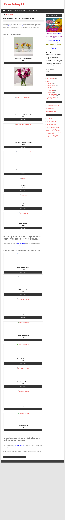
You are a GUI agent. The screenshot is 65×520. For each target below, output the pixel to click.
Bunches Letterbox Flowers (53, 80)
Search (47, 71)
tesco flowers (22, 456)
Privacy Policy (50, 126)
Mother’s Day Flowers (52, 123)
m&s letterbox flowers (11, 453)
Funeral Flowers (51, 89)
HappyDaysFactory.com (22, 25)
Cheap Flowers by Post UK (53, 105)
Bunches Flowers (51, 78)
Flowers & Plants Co (33, 10)
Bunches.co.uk (11, 25)
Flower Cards (50, 119)
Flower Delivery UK (14, 4)
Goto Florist (23, 63)
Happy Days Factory (20, 10)
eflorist (48, 81)
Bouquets (50, 87)
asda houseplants (20, 453)
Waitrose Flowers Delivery (14, 245)
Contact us (49, 118)
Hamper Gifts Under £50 (52, 94)
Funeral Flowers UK (51, 121)
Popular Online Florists (52, 124)
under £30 (50, 83)
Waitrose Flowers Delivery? (53, 127)
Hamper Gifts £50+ (51, 95)
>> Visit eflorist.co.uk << (54, 40)
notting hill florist (32, 453)
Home (4, 10)
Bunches (10, 10)
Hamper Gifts (50, 92)
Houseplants (51, 90)
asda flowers (6, 456)
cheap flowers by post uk (16, 451)
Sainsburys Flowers (14, 456)
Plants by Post (50, 98)
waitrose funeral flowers (28, 451)
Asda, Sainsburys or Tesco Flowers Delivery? (19, 18)
